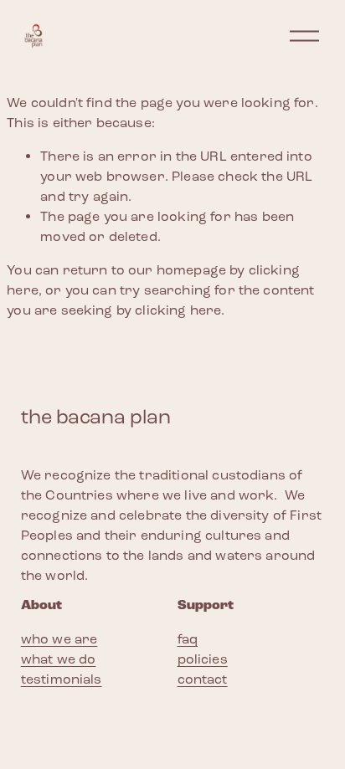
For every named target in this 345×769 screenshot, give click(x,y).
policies (203, 659)
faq (188, 639)
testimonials (61, 679)
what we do (58, 659)
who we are (59, 639)
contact (203, 679)
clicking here (178, 310)
